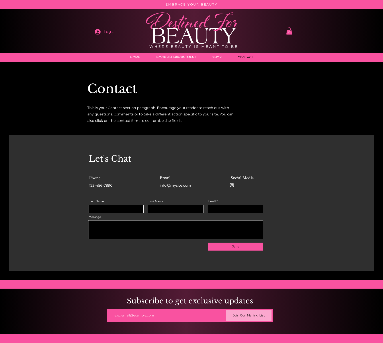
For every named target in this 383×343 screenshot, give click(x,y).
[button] (289, 30)
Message (95, 216)
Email (212, 201)
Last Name (156, 201)
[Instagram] (231, 185)
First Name (96, 201)
